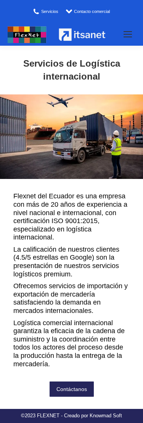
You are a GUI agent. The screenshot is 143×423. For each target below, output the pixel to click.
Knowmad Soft (106, 415)
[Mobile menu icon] (127, 34)
